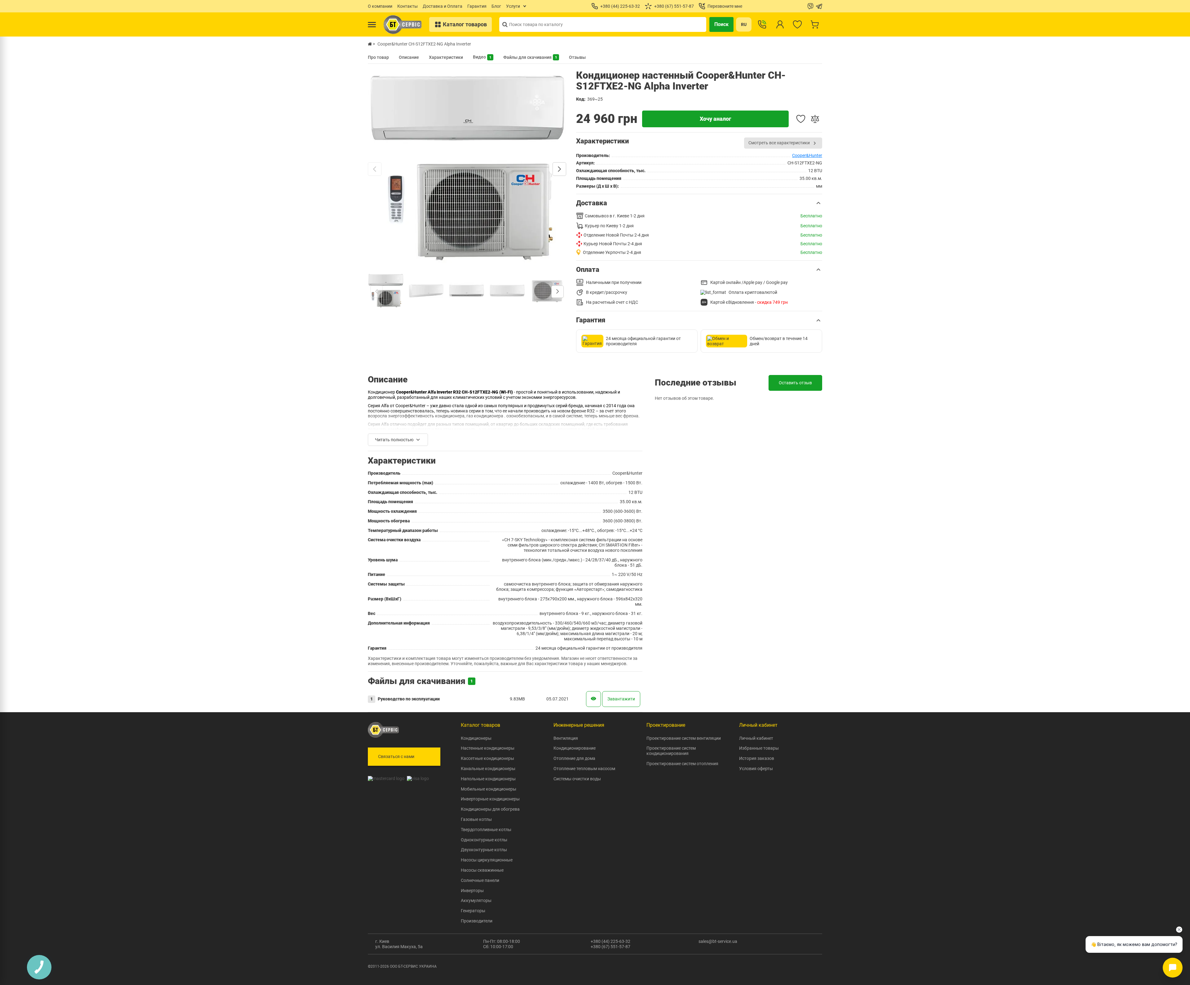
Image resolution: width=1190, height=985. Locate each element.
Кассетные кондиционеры (487, 758)
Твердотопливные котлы (486, 829)
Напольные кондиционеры (488, 778)
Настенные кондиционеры (487, 748)
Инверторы (472, 890)
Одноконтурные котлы (484, 839)
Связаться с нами (396, 756)
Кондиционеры (476, 738)
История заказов (756, 758)
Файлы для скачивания (530, 56)
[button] (699, 203)
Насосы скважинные (482, 870)
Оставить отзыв (795, 382)
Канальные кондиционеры (488, 768)
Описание (409, 56)
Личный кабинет (756, 738)
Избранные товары (759, 748)
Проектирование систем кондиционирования (671, 751)
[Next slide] (559, 169)
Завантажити (621, 698)
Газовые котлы (476, 819)
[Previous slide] (374, 169)
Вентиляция (565, 738)
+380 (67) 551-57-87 (610, 946)
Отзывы (577, 56)
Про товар (378, 56)
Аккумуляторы (476, 900)
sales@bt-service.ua (718, 941)
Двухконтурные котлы (484, 849)
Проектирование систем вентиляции (683, 738)
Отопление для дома (574, 758)
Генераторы (473, 910)
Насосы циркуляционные (487, 859)
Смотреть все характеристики (779, 142)
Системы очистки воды (577, 778)
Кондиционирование (574, 748)
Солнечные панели (480, 880)
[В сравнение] (815, 119)
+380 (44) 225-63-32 (610, 941)
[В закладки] (801, 119)
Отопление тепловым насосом (584, 768)
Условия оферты (756, 768)
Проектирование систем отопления (682, 763)
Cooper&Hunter (807, 155)
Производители (476, 920)
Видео (482, 56)
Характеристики (446, 56)
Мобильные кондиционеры (488, 789)
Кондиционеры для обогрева (490, 809)
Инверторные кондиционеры (490, 798)
